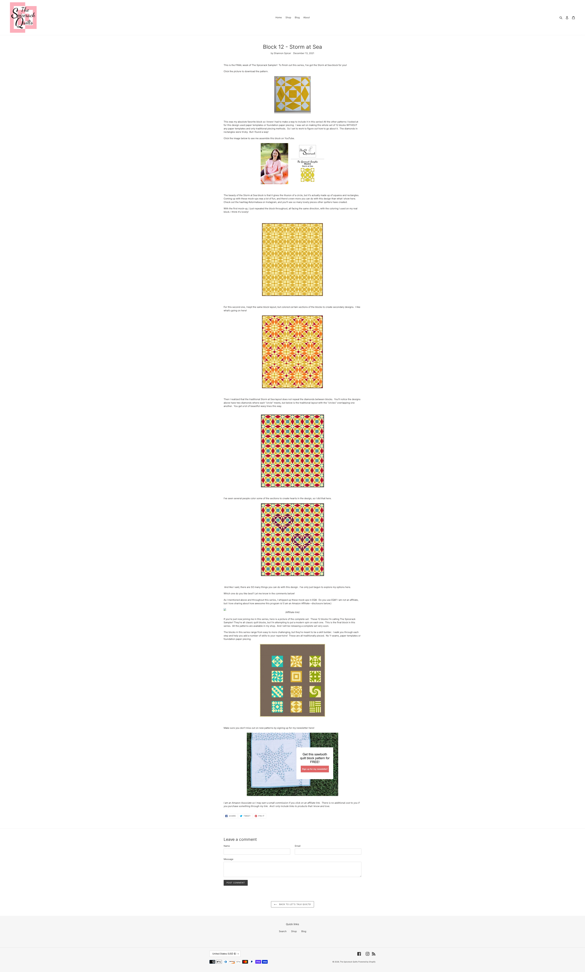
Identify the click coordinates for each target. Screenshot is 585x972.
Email (298, 845)
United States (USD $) (224, 953)
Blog (303, 931)
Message (228, 859)
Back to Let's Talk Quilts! (294, 904)
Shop (294, 931)
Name (227, 845)
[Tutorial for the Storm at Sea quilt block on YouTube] (292, 163)
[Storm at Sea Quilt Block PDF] (292, 112)
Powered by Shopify (367, 962)
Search (283, 931)
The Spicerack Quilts (349, 962)
